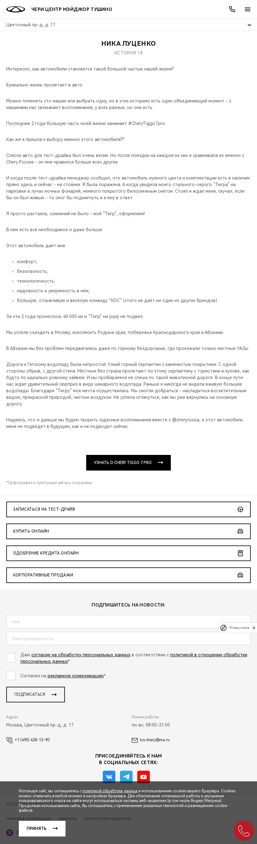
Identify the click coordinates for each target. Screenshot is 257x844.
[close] (254, 627)
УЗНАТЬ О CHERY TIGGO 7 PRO (123, 463)
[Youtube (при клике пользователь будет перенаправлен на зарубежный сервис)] (143, 777)
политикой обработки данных (110, 791)
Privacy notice (239, 627)
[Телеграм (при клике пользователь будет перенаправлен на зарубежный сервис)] (126, 777)
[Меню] (247, 9)
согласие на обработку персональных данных (80, 654)
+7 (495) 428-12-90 (32, 740)
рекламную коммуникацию (76, 675)
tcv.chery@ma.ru (155, 740)
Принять (36, 828)
